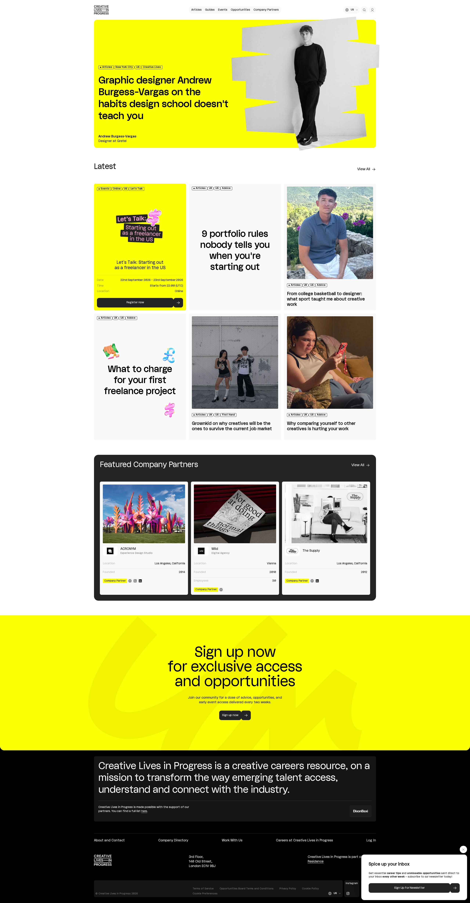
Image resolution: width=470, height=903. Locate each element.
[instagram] (135, 581)
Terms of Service (203, 889)
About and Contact (109, 840)
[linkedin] (140, 581)
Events (222, 10)
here (144, 811)
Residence (315, 861)
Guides (210, 10)
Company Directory (173, 840)
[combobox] (351, 10)
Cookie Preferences (205, 894)
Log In (371, 840)
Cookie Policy (310, 889)
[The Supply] (326, 514)
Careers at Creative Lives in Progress (304, 840)
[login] (372, 10)
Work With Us (232, 840)
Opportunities (240, 10)
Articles (196, 10)
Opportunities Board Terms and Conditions (247, 889)
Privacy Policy (287, 889)
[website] (130, 581)
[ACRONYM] (144, 514)
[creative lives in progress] (101, 9)
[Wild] (235, 514)
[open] (364, 10)
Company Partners (266, 10)
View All (363, 169)
